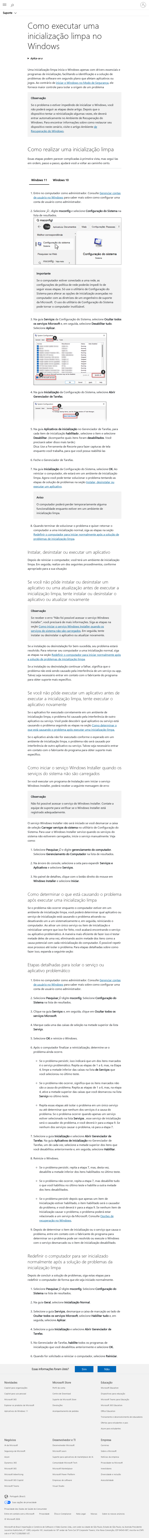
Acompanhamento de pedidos (66, 1411)
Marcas (94, 1513)
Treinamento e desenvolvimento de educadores (122, 1416)
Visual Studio (58, 1486)
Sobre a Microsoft (108, 1451)
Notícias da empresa (110, 1456)
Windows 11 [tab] (39, 180)
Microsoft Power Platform (64, 1474)
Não (107, 1369)
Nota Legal (81, 1513)
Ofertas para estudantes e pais (114, 1422)
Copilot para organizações (15, 1387)
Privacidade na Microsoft (112, 1462)
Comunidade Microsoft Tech (65, 1462)
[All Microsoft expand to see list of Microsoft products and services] (4, 5)
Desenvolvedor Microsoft (63, 1445)
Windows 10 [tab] (61, 180)
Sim (84, 1369)
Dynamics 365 (10, 1462)
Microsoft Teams (11, 1486)
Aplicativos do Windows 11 (16, 1411)
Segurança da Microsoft (14, 1451)
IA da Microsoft (11, 1445)
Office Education (108, 1411)
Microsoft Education (109, 1387)
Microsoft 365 (10, 1399)
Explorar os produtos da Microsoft (19, 1405)
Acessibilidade (107, 1480)
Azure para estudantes (111, 1428)
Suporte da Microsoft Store (64, 1399)
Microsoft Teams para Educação (115, 1399)
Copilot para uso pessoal (15, 1393)
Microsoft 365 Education (111, 1405)
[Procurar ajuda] (13, 5)
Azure (6, 1456)
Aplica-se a (36, 58)
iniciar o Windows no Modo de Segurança (82, 83)
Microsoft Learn (59, 1451)
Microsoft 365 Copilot (13, 1480)
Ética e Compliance (62, 1513)
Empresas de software (62, 1480)
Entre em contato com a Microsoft (19, 1513)
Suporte (8, 13)
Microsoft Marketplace (63, 1468)
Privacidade (44, 1513)
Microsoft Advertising (13, 1474)
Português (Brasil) (17, 1496)
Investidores (106, 1468)
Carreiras (105, 1445)
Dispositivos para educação (113, 1393)
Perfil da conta (59, 1387)
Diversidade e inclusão (111, 1474)
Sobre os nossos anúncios (113, 1513)
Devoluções (58, 1405)
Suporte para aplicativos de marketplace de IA (73, 1456)
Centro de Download (62, 1393)
